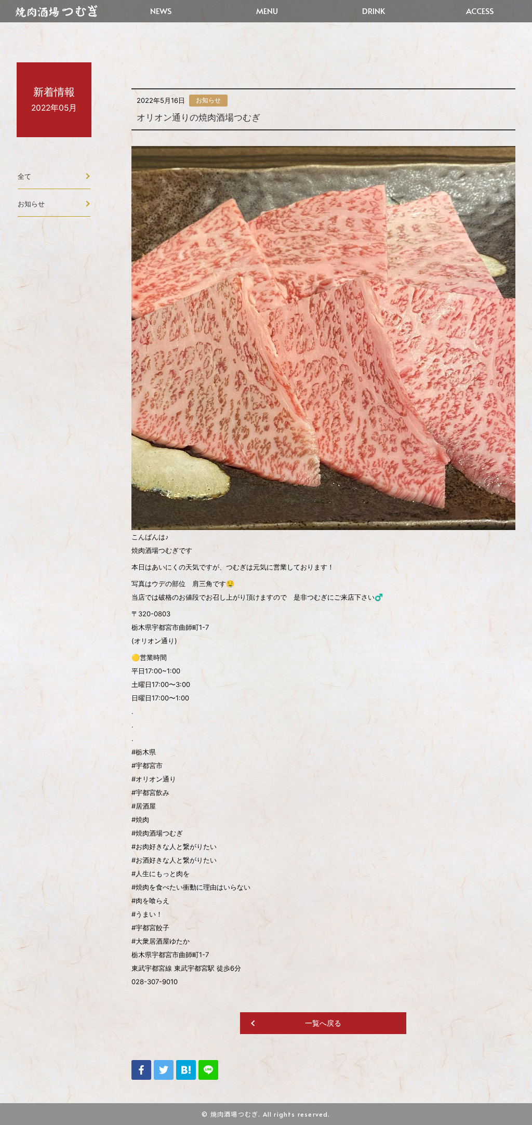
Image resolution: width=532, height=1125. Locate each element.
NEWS (160, 10)
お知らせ (31, 204)
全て (24, 176)
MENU (267, 10)
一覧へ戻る (323, 1022)
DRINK (373, 10)
